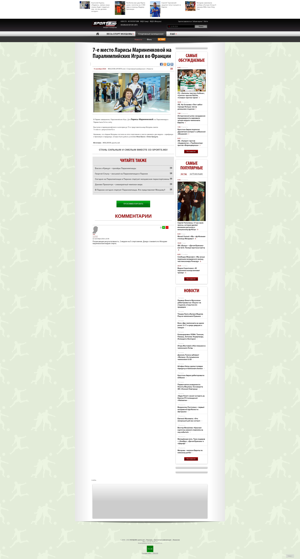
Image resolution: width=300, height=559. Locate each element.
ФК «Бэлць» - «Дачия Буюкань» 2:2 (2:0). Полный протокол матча (191, 247)
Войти (206, 21)
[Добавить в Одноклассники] (164, 64)
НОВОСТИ (124, 21)
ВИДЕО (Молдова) (155, 21)
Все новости (191, 151)
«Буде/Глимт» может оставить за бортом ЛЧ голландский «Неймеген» (191, 398)
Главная (97, 33)
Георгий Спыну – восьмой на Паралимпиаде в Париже (121, 173)
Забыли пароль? (198, 21)
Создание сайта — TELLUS (150, 553)
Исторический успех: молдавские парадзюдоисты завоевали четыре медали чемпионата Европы (191, 119)
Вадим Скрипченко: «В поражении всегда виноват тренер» (189, 270)
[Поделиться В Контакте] (172, 64)
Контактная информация (162, 540)
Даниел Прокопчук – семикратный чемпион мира (118, 184)
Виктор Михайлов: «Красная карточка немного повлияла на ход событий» (190, 429)
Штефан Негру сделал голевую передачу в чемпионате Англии (191, 367)
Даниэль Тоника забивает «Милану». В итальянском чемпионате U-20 (188, 357)
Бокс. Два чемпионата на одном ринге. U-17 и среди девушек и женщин (191, 325)
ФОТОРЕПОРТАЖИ (133, 21)
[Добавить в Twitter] (168, 64)
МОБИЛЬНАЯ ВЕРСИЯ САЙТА (129, 25)
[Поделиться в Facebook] (161, 64)
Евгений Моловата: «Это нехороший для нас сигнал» (190, 419)
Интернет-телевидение (110, 27)
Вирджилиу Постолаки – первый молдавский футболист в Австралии (191, 409)
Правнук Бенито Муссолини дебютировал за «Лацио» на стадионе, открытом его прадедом (189, 303)
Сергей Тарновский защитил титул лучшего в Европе (171, 5)
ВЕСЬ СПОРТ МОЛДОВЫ (119, 33)
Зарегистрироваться (185, 21)
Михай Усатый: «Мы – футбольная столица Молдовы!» (191, 237)
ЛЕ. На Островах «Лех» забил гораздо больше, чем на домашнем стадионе (190, 106)
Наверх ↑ (290, 556)
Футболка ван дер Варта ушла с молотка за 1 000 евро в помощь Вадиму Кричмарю (135, 6)
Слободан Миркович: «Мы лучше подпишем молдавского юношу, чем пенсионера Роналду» (191, 259)
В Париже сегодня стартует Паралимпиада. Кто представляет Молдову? (130, 189)
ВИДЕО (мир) (144, 21)
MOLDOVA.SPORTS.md (116, 69)
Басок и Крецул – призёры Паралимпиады (115, 168)
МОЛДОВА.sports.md (137, 540)
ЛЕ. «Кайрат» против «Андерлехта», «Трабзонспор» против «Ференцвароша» (190, 143)
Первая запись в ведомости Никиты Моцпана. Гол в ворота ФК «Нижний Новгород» (190, 386)
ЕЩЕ (172, 33)
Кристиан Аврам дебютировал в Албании (191, 376)
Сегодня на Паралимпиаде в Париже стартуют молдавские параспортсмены (132, 178)
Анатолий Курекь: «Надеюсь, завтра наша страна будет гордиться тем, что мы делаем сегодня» (100, 7)
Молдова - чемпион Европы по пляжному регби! (190, 451)
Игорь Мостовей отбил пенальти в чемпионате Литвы (191, 347)
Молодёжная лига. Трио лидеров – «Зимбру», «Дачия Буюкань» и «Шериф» (191, 441)
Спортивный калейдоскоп (150, 33)
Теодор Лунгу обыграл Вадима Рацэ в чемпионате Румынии (190, 315)
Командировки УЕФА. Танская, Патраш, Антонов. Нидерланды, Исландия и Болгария (191, 336)
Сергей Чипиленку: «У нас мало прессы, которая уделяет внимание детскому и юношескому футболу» (190, 226)
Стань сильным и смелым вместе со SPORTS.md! (133, 149)
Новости (138, 39)
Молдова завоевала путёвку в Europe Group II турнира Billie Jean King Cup (206, 6)
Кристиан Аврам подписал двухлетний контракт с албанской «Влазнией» (192, 131)
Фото (149, 39)
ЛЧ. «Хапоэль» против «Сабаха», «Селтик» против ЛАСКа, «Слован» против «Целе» (191, 95)
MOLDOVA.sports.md (111, 143)
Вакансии (176, 540)
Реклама (149, 540)
